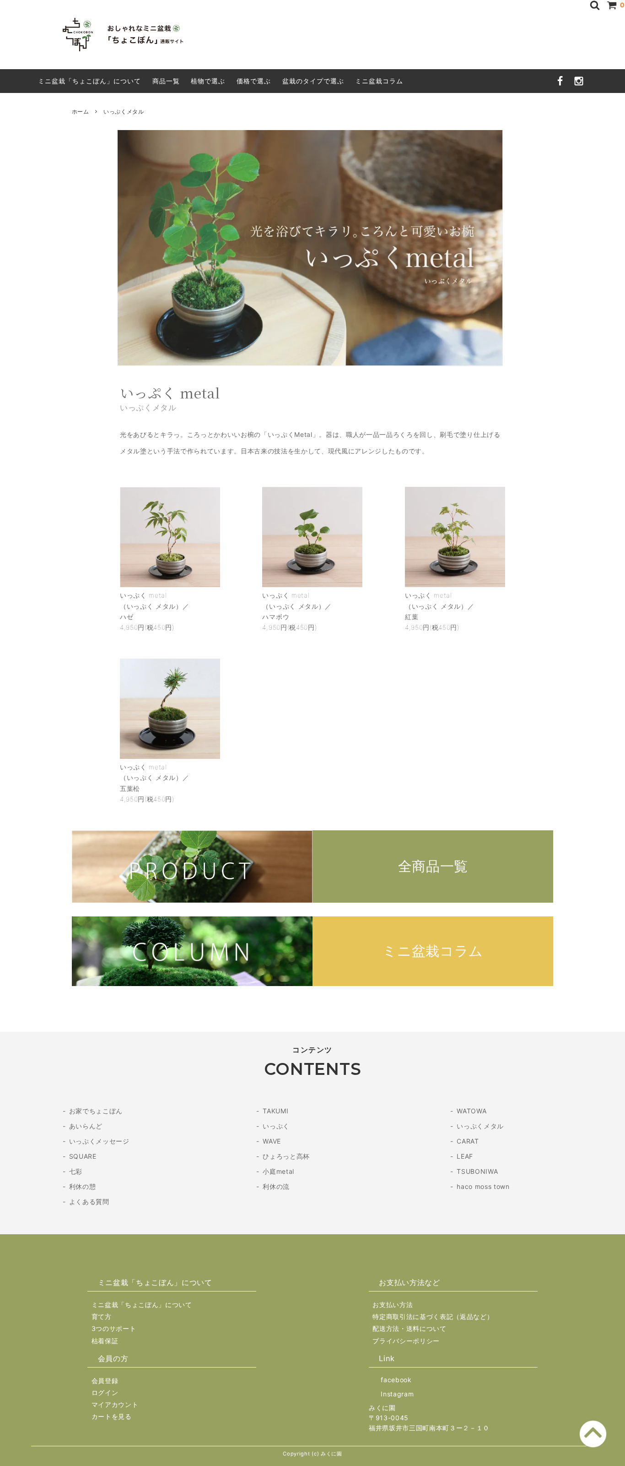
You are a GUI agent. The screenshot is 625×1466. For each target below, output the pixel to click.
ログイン (105, 1392)
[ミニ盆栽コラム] (313, 983)
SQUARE (83, 1156)
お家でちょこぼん (96, 1111)
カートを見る (112, 1416)
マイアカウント (115, 1404)
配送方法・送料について (409, 1328)
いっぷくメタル (480, 1126)
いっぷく (276, 1126)
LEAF (465, 1156)
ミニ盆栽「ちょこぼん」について (89, 81)
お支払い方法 (392, 1304)
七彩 (75, 1171)
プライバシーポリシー (406, 1341)
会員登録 (105, 1380)
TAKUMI (275, 1111)
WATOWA (471, 1111)
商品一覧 (166, 81)
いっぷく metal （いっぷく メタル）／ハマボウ (296, 605)
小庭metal (278, 1171)
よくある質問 (89, 1201)
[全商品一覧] (313, 900)
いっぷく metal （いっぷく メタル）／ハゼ (154, 605)
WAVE (272, 1141)
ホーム (80, 111)
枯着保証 (105, 1341)
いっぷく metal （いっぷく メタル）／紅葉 (439, 605)
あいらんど (85, 1126)
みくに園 (382, 1408)
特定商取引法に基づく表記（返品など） (432, 1316)
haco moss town (483, 1186)
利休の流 (276, 1186)
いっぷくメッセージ (99, 1141)
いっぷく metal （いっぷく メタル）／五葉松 (154, 777)
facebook (396, 1380)
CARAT (468, 1141)
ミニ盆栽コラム (379, 81)
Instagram (397, 1394)
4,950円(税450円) (147, 627)
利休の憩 (82, 1186)
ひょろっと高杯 (286, 1156)
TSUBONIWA (477, 1171)
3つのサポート (114, 1328)
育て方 (102, 1316)
